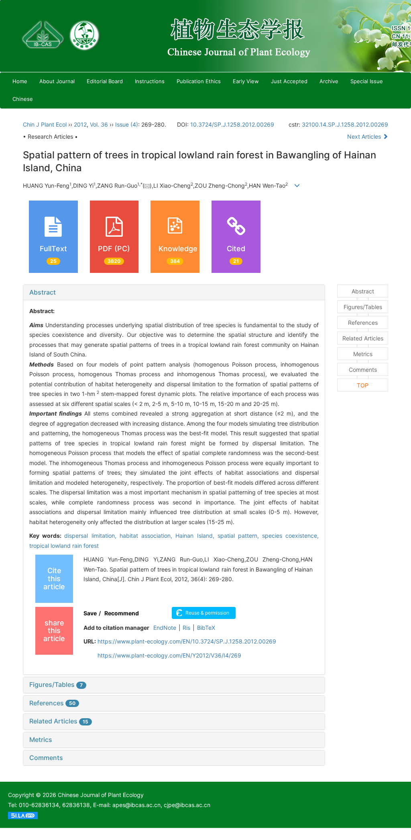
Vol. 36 (99, 124)
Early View (246, 81)
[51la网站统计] (23, 814)
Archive (328, 81)
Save (90, 613)
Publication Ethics (199, 81)
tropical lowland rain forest (64, 545)
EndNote (164, 627)
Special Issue (366, 81)
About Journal (57, 81)
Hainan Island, (196, 535)
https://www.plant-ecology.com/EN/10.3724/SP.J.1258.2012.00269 (187, 641)
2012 (80, 124)
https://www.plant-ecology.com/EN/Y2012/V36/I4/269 (169, 655)
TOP (362, 385)
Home (19, 81)
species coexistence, (290, 535)
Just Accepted (289, 81)
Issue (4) (126, 124)
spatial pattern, (240, 535)
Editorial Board (105, 81)
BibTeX (206, 627)
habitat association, (147, 535)
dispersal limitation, (91, 535)
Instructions (150, 81)
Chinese (22, 99)
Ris (186, 627)
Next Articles (365, 136)
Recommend (121, 613)
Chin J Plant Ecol (45, 124)
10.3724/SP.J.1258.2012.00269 (232, 124)
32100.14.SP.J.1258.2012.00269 (345, 124)
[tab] (174, 292)
